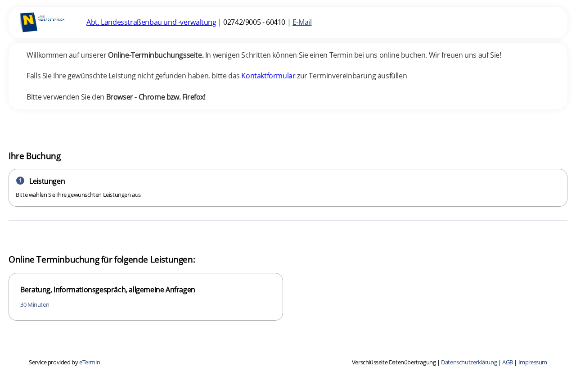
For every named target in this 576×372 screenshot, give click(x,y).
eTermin (89, 362)
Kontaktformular (268, 76)
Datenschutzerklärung (469, 362)
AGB (507, 362)
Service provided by (64, 362)
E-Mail (302, 22)
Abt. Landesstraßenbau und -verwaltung (151, 22)
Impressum (532, 362)
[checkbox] (146, 297)
